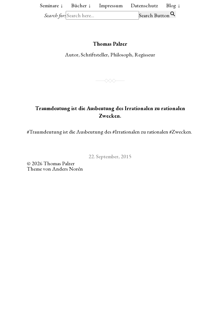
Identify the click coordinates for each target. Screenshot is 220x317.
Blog (171, 5)
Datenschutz (144, 5)
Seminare (49, 5)
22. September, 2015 (110, 156)
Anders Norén (67, 168)
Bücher (79, 5)
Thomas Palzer (110, 43)
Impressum (111, 5)
